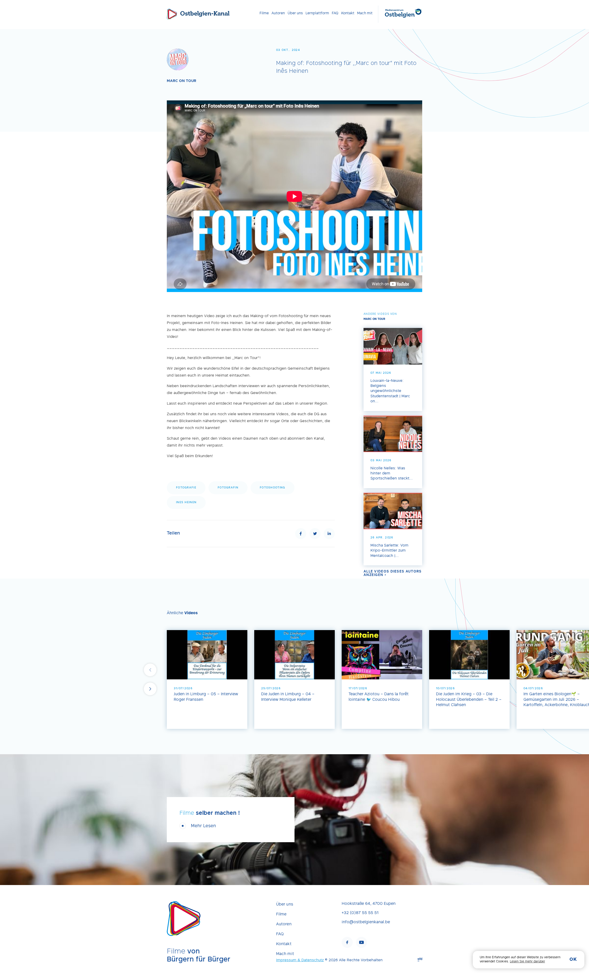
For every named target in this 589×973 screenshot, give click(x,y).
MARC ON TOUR (181, 81)
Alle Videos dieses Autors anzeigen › (393, 573)
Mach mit (364, 13)
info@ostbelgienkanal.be (366, 922)
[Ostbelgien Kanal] (172, 14)
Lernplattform (317, 13)
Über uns (295, 13)
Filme (264, 13)
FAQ (335, 13)
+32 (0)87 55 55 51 (360, 913)
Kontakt (347, 13)
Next (150, 689)
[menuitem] (264, 13)
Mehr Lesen (203, 826)
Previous (150, 670)
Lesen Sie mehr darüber (527, 961)
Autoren (278, 13)
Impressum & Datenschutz (300, 960)
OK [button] (573, 960)
